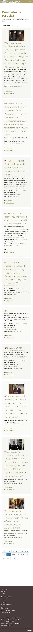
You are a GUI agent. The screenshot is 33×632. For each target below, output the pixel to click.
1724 (22, 554)
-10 (13, 551)
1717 (17, 551)
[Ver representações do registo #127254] (16, 388)
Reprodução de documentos (8, 610)
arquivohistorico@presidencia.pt (13, 623)
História (3, 591)
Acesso (3, 593)
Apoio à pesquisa (5, 612)
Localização (4, 601)
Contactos (3, 602)
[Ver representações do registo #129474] (16, 444)
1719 (26, 551)
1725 (27, 554)
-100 (9, 551)
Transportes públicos (6, 604)
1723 (18, 554)
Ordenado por (6, 25)
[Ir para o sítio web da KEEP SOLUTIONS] (29, 630)
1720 (4, 554)
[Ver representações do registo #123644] (16, 35)
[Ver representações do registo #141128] (16, 503)
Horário (3, 599)
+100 (8, 558)
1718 (22, 551)
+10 (4, 558)
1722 (13, 554)
